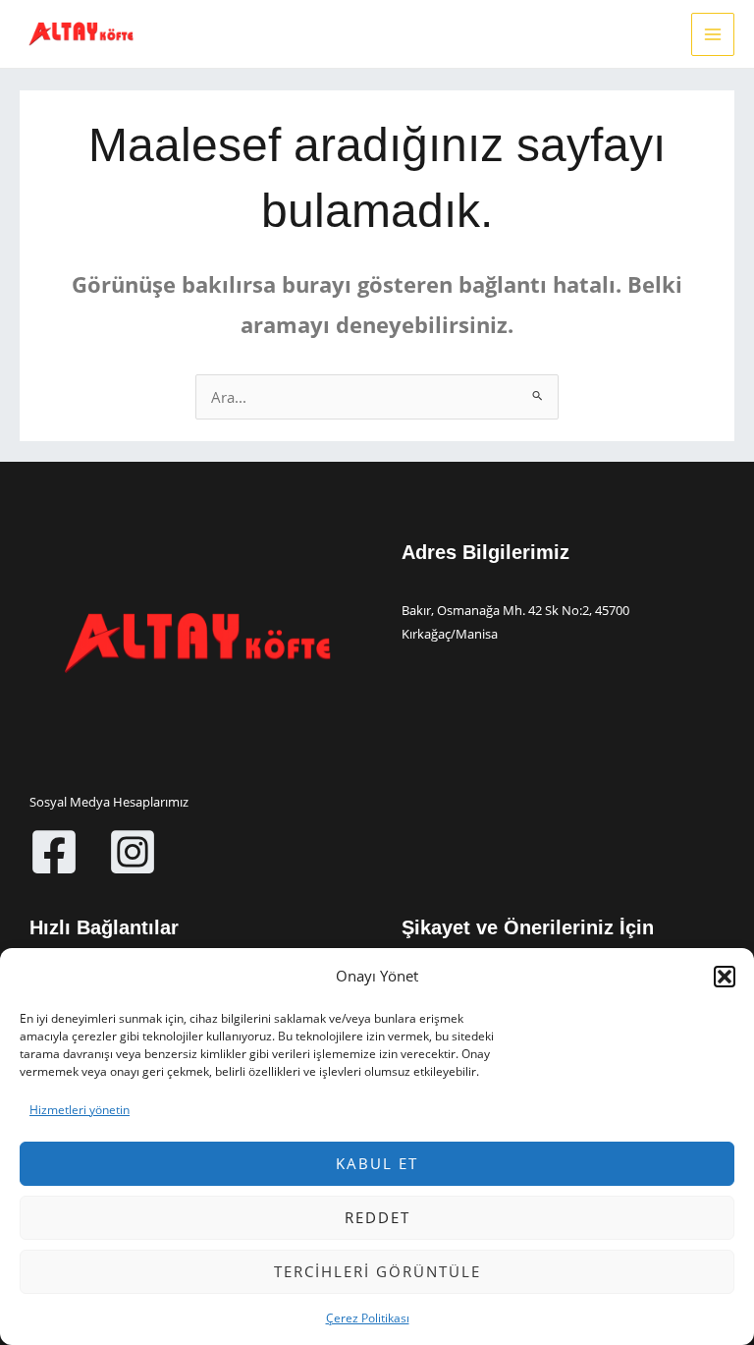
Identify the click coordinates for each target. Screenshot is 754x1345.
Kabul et (377, 1163)
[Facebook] (54, 851)
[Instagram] (132, 851)
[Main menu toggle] (712, 34)
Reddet (377, 1217)
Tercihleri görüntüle (377, 1271)
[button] (724, 976)
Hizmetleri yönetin (79, 1109)
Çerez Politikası (367, 1318)
